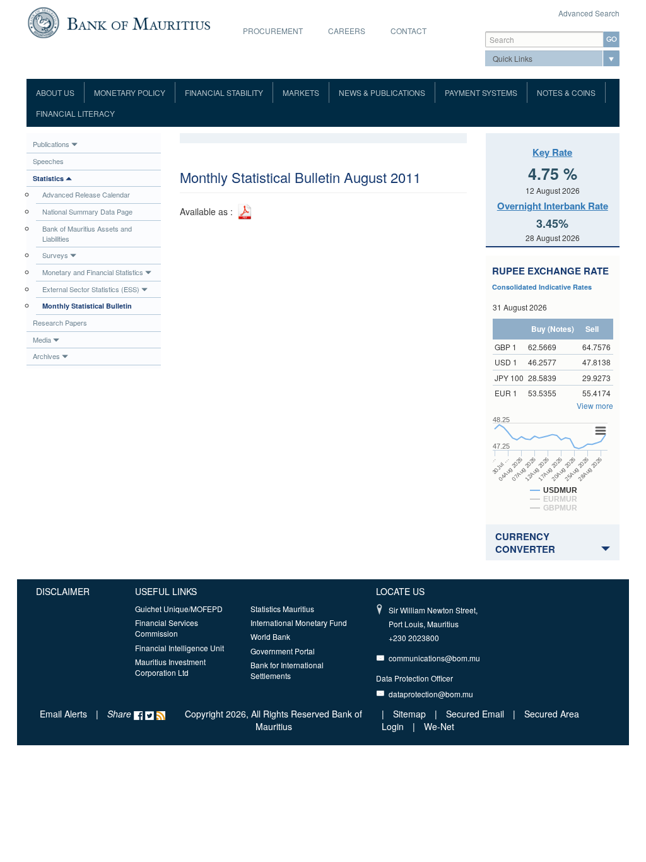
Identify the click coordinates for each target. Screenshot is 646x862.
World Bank (270, 636)
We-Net (439, 726)
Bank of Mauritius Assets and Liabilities (87, 233)
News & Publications (382, 92)
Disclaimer (63, 591)
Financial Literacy (75, 113)
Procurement (273, 30)
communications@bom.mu (434, 657)
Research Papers (60, 322)
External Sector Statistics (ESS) (90, 289)
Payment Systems (481, 92)
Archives (46, 356)
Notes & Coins (566, 92)
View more (595, 405)
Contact (408, 30)
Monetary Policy (129, 92)
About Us (55, 92)
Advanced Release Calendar (86, 194)
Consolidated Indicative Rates (542, 287)
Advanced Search (589, 13)
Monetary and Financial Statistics (92, 272)
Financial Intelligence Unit (179, 647)
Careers (346, 30)
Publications (51, 144)
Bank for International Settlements (287, 670)
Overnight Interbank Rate (552, 206)
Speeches (48, 161)
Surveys (55, 255)
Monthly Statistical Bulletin (87, 305)
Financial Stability (224, 92)
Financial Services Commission (166, 628)
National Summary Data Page (87, 211)
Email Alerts (63, 713)
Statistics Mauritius (282, 608)
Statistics (48, 178)
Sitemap (410, 713)
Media (42, 339)
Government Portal (282, 651)
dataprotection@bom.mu (431, 693)
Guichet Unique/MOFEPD (179, 608)
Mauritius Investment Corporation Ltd (170, 667)
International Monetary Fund (298, 622)
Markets (301, 92)
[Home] (118, 21)
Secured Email (475, 713)
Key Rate (552, 152)
